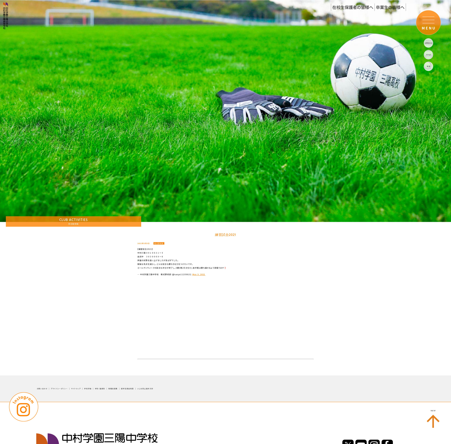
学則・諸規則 (100, 388)
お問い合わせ (42, 388)
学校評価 (87, 388)
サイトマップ (76, 388)
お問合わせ (428, 43)
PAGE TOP (433, 410)
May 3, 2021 (198, 274)
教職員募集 (113, 388)
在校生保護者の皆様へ (352, 7)
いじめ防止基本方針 (145, 388)
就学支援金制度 (127, 388)
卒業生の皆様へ (390, 7)
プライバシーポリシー (59, 388)
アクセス (428, 55)
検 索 (428, 66)
